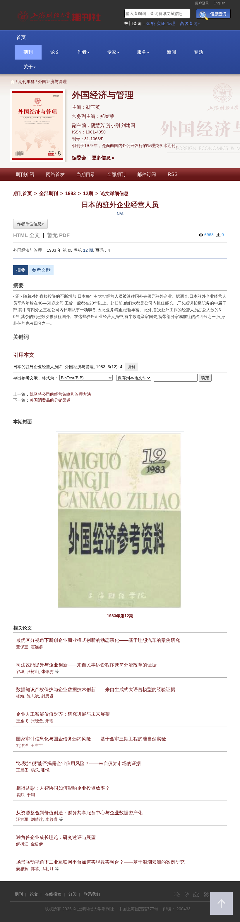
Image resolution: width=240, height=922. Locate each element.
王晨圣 (22, 770)
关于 (28, 66)
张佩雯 (47, 671)
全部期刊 (116, 174)
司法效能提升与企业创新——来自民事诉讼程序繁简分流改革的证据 (86, 664)
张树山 (33, 671)
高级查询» (190, 23)
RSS (173, 174)
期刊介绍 (25, 174)
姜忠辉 (22, 868)
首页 (21, 37)
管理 (171, 23)
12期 (88, 193)
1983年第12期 (120, 615)
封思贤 (47, 696)
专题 (198, 52)
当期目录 (85, 174)
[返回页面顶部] (221, 903)
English (219, 3)
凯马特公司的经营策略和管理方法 (60, 394)
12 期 (88, 250)
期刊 (28, 52)
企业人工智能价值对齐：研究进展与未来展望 (63, 714)
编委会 (79, 157)
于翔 (31, 794)
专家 (111, 52)
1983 (70, 193)
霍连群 (37, 646)
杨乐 (35, 770)
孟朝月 (47, 868)
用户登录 (202, 3)
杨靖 (20, 696)
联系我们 (92, 894)
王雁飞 (22, 720)
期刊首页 (22, 193)
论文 (55, 52)
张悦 (45, 770)
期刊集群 (26, 81)
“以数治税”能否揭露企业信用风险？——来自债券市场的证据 (78, 763)
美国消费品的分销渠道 (50, 400)
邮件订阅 (146, 174)
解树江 (22, 844)
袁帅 (20, 794)
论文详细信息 (114, 193)
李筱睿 (51, 819)
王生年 (37, 745)
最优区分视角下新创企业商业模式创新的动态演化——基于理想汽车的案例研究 (98, 640)
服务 (141, 52)
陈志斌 (33, 696)
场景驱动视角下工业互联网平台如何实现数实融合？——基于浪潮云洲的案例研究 (100, 862)
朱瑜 (49, 720)
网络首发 (55, 174)
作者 (82, 52)
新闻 (171, 52)
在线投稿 (53, 894)
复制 (131, 367)
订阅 (72, 894)
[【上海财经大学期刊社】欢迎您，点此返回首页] (60, 14)
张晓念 (37, 720)
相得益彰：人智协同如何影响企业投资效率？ (63, 788)
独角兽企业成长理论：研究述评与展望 (56, 837)
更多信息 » (103, 157)
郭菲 (35, 868)
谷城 (20, 671)
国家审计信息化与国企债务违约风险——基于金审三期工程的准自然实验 (91, 738)
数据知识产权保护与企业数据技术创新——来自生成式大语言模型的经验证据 (95, 689)
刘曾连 (37, 819)
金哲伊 (37, 844)
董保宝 (22, 646)
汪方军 (22, 819)
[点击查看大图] (120, 521)
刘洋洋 (22, 745)
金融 (150, 23)
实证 (161, 23)
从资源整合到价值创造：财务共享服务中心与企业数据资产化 (79, 812)
